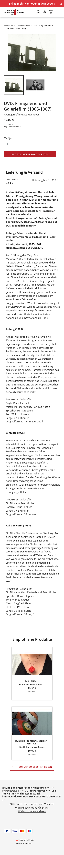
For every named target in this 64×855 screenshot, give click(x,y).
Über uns (43, 807)
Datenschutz (23, 804)
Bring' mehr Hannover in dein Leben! (32, 3)
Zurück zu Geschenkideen (35, 766)
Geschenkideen (23, 25)
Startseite (8, 25)
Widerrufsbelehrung (26, 807)
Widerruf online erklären (32, 811)
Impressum (37, 804)
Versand (48, 804)
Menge (8, 138)
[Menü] (57, 12)
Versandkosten (14, 126)
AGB (12, 804)
